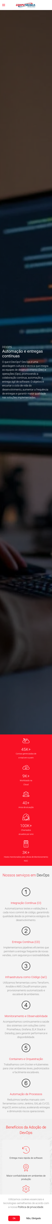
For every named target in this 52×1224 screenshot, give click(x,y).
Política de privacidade (30, 1207)
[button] (3, 5)
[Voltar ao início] (26, 5)
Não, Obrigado (33, 1218)
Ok (14, 1218)
